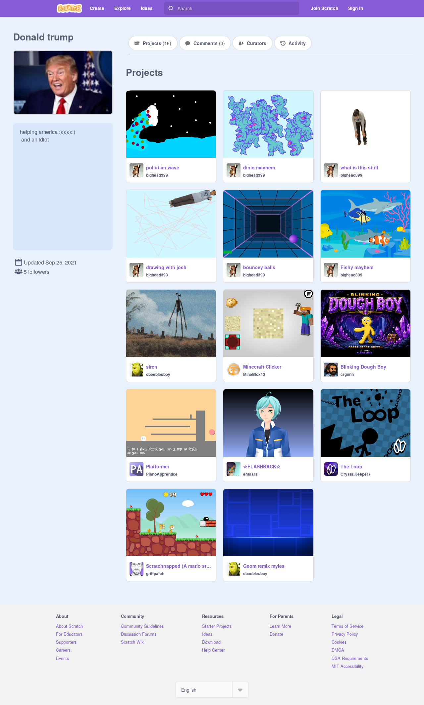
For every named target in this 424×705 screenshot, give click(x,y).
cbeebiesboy (158, 374)
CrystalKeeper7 (356, 474)
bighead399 (157, 175)
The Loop (351, 466)
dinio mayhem (259, 167)
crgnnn (347, 374)
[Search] (171, 8)
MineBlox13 (254, 374)
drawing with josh (166, 267)
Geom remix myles (264, 565)
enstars (250, 474)
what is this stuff (359, 167)
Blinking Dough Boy (363, 366)
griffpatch (155, 573)
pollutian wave (162, 167)
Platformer (157, 466)
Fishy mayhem (357, 267)
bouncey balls (259, 267)
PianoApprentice (162, 474)
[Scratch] (69, 8)
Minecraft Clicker (262, 366)
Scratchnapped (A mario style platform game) (179, 565)
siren (151, 366)
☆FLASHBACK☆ (262, 466)
